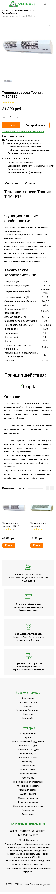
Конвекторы (28, 761)
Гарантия (27, 706)
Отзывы (30, 183)
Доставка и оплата (27, 702)
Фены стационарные (28, 802)
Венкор (13, 830)
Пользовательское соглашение (28, 864)
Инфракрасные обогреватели (28, 782)
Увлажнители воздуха (28, 749)
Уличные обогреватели (28, 786)
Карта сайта (28, 718)
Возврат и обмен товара (28, 710)
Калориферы (28, 777)
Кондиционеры (28, 733)
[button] (51, 3)
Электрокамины (28, 765)
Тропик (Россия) (9, 13)
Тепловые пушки (28, 769)
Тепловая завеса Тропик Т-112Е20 (11, 525)
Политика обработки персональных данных (28, 860)
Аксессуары (28, 814)
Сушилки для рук (28, 794)
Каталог (6, 10)
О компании (28, 698)
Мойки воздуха (28, 753)
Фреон (28, 737)
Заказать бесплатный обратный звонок (23, 131)
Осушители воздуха (28, 798)
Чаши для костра (27, 790)
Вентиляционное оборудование (28, 741)
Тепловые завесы (22, 10)
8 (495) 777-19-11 (29, 835)
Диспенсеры (28, 810)
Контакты (28, 714)
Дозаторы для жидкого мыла (28, 806)
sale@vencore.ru (30, 840)
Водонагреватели (28, 757)
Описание (11, 183)
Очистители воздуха (28, 745)
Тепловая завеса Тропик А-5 (39, 525)
